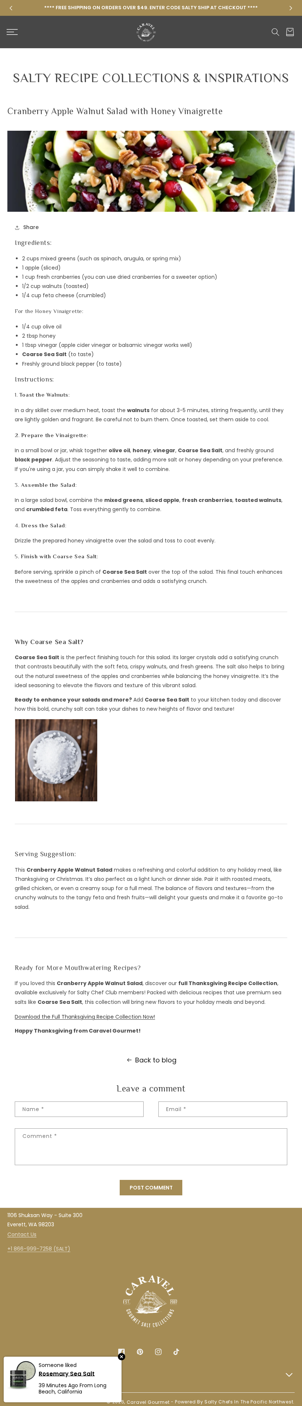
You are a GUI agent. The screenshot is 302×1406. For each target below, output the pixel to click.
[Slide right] (291, 8)
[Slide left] (11, 8)
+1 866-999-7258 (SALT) (38, 1248)
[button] (12, 32)
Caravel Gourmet (148, 1402)
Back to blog (155, 1060)
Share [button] (31, 227)
